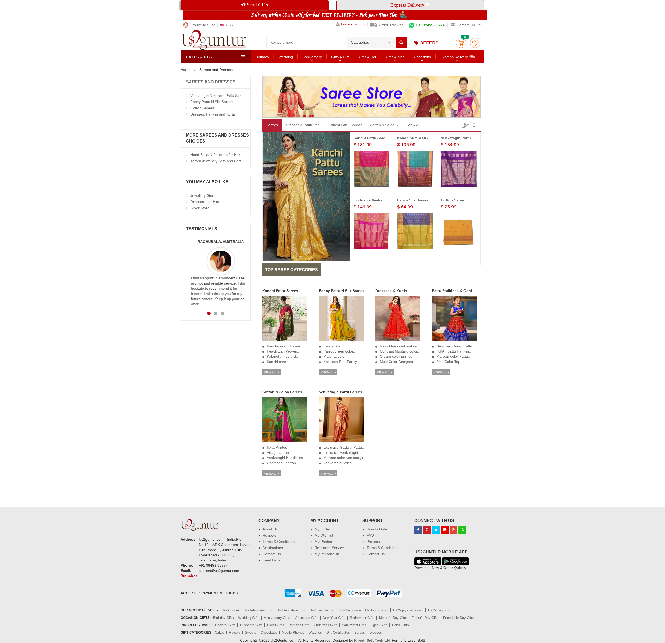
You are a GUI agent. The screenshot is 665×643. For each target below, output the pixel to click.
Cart (461, 43)
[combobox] (371, 40)
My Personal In (327, 554)
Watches (315, 632)
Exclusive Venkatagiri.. (341, 452)
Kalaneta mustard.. (282, 356)
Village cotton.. (279, 452)
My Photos (323, 541)
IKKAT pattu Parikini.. (453, 351)
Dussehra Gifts (251, 625)
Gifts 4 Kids (395, 57)
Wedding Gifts (249, 618)
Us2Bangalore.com (291, 610)
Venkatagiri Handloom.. (286, 458)
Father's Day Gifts (425, 618)
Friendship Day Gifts (458, 618)
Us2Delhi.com (350, 610)
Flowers (235, 632)
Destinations (273, 548)
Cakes (219, 632)
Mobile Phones (293, 632)
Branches (189, 576)
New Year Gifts (334, 618)
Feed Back (271, 560)
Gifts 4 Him (340, 57)
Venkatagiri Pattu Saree (461, 138)
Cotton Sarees (202, 108)
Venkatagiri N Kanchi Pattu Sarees (218, 95)
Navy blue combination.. (399, 346)
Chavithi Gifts (225, 625)
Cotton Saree (452, 200)
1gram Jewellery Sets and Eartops (218, 161)
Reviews (269, 535)
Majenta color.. (335, 356)
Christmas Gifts (325, 625)
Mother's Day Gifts (393, 618)
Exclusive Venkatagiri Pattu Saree (383, 200)
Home (185, 69)
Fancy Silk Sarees (413, 200)
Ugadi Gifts (379, 625)
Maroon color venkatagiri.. (344, 458)
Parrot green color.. (339, 351)
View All (414, 125)
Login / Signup (353, 24)
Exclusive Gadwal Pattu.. (343, 447)
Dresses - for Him (204, 202)
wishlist (475, 43)
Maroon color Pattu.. (453, 356)
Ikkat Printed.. (278, 447)
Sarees (272, 125)
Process (373, 541)
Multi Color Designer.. (397, 362)
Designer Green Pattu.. (455, 346)
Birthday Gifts (223, 618)
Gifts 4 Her (367, 57)
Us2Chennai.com (322, 610)
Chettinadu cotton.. (282, 463)
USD (229, 25)
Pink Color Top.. (449, 362)
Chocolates (269, 632)
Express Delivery (454, 57)
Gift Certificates (338, 632)
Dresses (375, 632)
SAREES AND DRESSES (210, 82)
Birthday (262, 57)
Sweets (250, 632)
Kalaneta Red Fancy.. (341, 362)
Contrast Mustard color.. (399, 351)
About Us (270, 529)
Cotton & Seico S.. (385, 125)
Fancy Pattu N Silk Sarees (211, 102)
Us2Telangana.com (258, 610)
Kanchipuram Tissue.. (284, 346)
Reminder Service (329, 548)
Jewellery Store (203, 195)
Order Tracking (391, 25)
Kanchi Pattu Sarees (345, 125)
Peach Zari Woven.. (283, 351)
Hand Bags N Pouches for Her (215, 155)
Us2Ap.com (230, 610)
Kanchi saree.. (278, 362)
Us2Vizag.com (439, 610)
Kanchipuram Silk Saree (418, 138)
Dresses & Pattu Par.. (303, 125)
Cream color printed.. (397, 356)
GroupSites (199, 25)
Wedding (285, 57)
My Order (322, 529)
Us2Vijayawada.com (408, 610)
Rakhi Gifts (400, 625)
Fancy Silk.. (332, 346)
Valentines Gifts (306, 618)
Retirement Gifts (362, 618)
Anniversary (312, 57)
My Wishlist (324, 535)
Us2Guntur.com (377, 610)
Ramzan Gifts (299, 625)
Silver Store (199, 208)
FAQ (370, 535)
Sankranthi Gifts (354, 625)
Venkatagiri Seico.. (338, 463)
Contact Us (272, 554)
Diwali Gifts (275, 625)
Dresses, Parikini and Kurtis (213, 114)
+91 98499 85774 (430, 25)
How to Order (378, 529)
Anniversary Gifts (277, 618)
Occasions (422, 57)
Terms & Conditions (279, 541)
